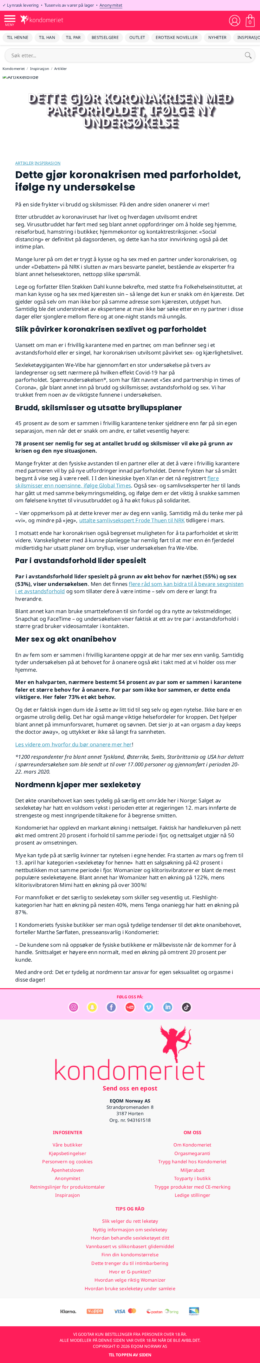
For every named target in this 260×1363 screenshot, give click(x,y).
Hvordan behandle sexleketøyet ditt (130, 1238)
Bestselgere (105, 37)
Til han (47, 37)
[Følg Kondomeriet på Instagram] (73, 1011)
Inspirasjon (47, 163)
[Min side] (234, 20)
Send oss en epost (130, 1088)
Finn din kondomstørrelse (129, 1255)
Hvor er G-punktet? (130, 1272)
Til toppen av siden (130, 1355)
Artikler (24, 163)
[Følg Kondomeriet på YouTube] (130, 1011)
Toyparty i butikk (192, 1178)
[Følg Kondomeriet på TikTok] (186, 1011)
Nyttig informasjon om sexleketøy (130, 1230)
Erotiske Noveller (177, 37)
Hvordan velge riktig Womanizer (130, 1280)
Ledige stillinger (192, 1195)
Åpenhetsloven (67, 1170)
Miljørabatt (192, 1170)
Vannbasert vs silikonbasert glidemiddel (130, 1246)
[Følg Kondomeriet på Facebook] (111, 1011)
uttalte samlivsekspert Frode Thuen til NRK (132, 520)
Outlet (137, 37)
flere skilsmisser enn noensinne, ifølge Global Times (117, 481)
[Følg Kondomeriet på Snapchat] (92, 1011)
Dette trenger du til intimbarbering (129, 1263)
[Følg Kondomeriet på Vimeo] (148, 1011)
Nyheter (217, 37)
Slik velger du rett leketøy (130, 1221)
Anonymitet (111, 5)
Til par (73, 37)
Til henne (17, 37)
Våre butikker (67, 1145)
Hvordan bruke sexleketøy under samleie (130, 1288)
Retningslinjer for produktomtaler (67, 1187)
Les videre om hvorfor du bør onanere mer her (73, 744)
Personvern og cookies (67, 1162)
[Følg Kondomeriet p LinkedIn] (167, 1011)
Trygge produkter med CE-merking (192, 1187)
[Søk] (248, 55)
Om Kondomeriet (192, 1145)
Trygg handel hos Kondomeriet (192, 1162)
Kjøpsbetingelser (67, 1153)
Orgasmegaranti (192, 1153)
